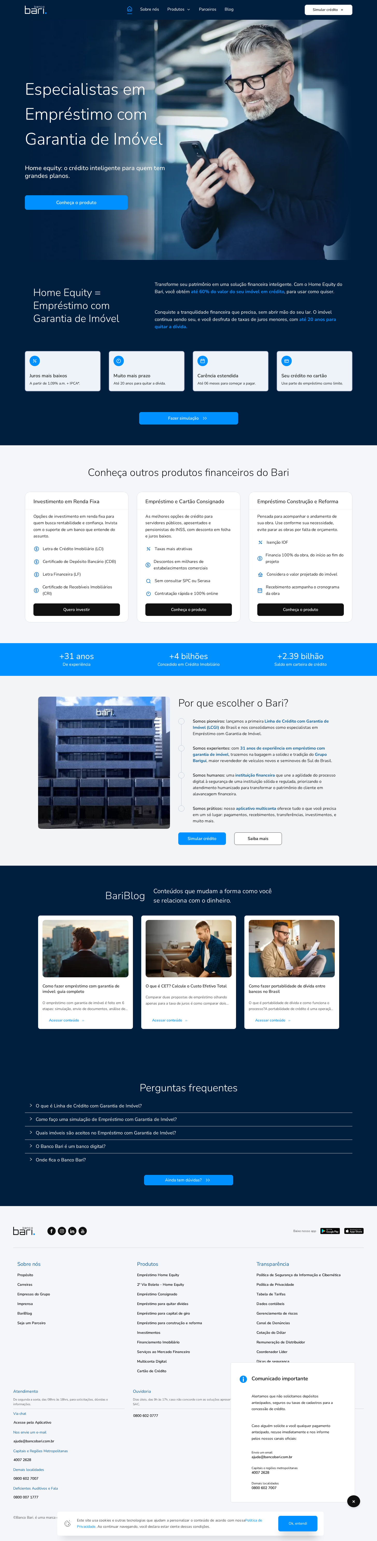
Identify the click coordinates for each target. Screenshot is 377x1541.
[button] (188, 1106)
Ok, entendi (298, 1523)
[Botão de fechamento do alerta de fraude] (353, 1501)
